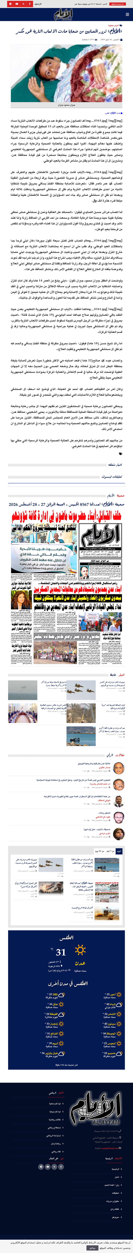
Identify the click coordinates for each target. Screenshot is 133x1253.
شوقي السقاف (104, 800)
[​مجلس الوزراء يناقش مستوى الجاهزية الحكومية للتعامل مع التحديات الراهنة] (22, 713)
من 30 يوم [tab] (99, 851)
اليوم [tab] (119, 851)
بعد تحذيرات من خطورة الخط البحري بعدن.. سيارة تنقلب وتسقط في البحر (112, 729)
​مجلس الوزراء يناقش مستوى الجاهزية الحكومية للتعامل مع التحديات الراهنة (53, 706)
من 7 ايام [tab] (110, 851)
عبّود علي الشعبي (103, 817)
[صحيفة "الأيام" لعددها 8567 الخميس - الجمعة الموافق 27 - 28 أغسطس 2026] (66, 586)
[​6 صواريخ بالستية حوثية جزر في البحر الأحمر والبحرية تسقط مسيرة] (22, 690)
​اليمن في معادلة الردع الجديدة (82, 908)
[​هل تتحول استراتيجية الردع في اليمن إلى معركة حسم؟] (51, 889)
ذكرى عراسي (104, 833)
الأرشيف (37, 4)
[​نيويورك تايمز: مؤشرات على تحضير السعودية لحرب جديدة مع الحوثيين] (81, 690)
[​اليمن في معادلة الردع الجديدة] (107, 913)
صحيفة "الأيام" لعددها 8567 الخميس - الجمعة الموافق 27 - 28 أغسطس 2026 (66, 504)
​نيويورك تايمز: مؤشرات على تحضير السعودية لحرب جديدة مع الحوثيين (112, 683)
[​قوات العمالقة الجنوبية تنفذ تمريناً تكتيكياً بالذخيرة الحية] (81, 713)
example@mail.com (109, 1148)
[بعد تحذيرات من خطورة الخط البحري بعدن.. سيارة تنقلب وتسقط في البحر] (81, 736)
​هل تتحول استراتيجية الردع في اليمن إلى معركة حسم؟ (26, 885)
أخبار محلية (114, 25)
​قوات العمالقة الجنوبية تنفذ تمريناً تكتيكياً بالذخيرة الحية (113, 706)
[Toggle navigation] (127, 14)
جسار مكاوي (104, 767)
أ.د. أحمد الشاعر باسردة (100, 784)
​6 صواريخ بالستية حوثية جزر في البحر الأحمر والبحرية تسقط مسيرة (53, 683)
